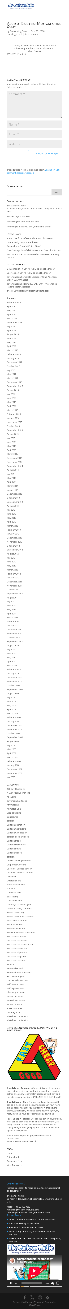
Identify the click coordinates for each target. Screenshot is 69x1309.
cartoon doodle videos (18, 836)
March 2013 (12, 525)
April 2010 (11, 661)
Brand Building (14, 812)
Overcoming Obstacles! (37, 290)
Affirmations (13, 804)
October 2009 (13, 685)
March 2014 (12, 485)
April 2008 (11, 753)
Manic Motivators (15, 924)
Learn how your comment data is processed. (33, 171)
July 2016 (11, 394)
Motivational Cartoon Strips (20, 944)
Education (12, 876)
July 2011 (11, 601)
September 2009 (15, 689)
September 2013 (15, 501)
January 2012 (13, 577)
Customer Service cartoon (19, 868)
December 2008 (14, 725)
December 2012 (14, 537)
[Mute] (52, 1283)
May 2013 (11, 517)
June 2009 (11, 701)
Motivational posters (17, 952)
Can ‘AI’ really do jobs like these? (22, 242)
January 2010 (13, 673)
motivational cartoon (17, 940)
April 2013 (11, 521)
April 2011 (11, 613)
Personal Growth (15, 968)
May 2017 (11, 374)
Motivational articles (16, 936)
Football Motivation (16, 884)
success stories (14, 1008)
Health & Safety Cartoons (19, 908)
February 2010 (14, 669)
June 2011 (11, 605)
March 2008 (12, 757)
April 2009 (11, 709)
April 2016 (11, 406)
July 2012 (11, 557)
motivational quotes (16, 956)
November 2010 (14, 633)
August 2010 (13, 645)
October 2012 (13, 545)
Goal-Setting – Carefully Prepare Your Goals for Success (34, 250)
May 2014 (11, 477)
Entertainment (14, 880)
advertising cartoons (17, 800)
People (10, 964)
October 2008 (13, 733)
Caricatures (12, 816)
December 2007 (14, 769)
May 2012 (11, 565)
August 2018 (13, 334)
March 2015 (12, 453)
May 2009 (11, 705)
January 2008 (13, 765)
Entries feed (13, 1157)
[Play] (11, 1283)
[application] (34, 1271)
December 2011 (14, 581)
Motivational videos (16, 960)
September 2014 (15, 466)
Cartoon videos (14, 852)
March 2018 (12, 350)
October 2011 (13, 589)
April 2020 (11, 314)
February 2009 (14, 717)
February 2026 (14, 302)
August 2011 (13, 597)
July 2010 (11, 649)
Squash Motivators (16, 1000)
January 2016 (13, 418)
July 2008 (11, 745)
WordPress (34, 1305)
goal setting (12, 896)
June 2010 (11, 653)
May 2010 (11, 657)
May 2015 (11, 446)
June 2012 (11, 561)
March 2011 (12, 617)
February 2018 (14, 354)
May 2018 (11, 342)
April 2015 (11, 450)
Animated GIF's (14, 808)
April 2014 (11, 481)
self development (15, 984)
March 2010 (12, 665)
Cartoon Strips (14, 848)
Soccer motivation (15, 996)
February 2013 (14, 529)
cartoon (10, 820)
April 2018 (11, 346)
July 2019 (11, 326)
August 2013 (13, 505)
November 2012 (14, 541)
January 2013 (13, 533)
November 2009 (14, 681)
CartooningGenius (19, 31)
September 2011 (15, 593)
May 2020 (11, 310)
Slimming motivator (16, 992)
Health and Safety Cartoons (20, 916)
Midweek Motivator (16, 928)
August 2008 (13, 741)
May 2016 (11, 402)
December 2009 (14, 677)
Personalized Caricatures (19, 972)
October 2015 (13, 426)
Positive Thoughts (15, 976)
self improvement (15, 988)
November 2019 (14, 322)
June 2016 (11, 398)
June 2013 (11, 513)
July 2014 (11, 473)
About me (11, 796)
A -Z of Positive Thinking (18, 792)
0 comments (31, 34)
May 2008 (11, 749)
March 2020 (12, 318)
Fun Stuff (11, 888)
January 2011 (13, 625)
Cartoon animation (16, 824)
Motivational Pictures (17, 948)
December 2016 (14, 382)
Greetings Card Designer (19, 904)
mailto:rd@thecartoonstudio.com (23, 221)
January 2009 (13, 721)
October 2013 (13, 497)
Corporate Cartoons (16, 864)
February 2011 (14, 621)
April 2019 (11, 330)
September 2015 (15, 430)
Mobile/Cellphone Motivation (21, 932)
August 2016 (13, 390)
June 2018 (11, 338)
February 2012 (14, 573)
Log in (10, 1153)
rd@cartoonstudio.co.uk (24, 1141)
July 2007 (11, 777)
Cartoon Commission (17, 832)
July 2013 (11, 509)
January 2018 (13, 358)
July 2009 (11, 697)
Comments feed (14, 1161)
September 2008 (15, 737)
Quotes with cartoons (17, 980)
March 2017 (12, 378)
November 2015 (14, 422)
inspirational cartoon (17, 920)
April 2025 (11, 306)
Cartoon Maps (14, 840)
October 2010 (13, 637)
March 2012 (12, 569)
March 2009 (12, 713)
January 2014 (13, 489)
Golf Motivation (14, 900)
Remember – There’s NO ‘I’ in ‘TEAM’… (25, 246)
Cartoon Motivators (16, 844)
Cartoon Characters (16, 828)
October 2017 (13, 366)
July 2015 (11, 438)
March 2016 (12, 410)
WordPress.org (14, 1165)
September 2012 (15, 549)
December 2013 (14, 493)
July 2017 (11, 370)
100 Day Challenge (16, 788)
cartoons (11, 856)
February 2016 (14, 414)
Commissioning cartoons (19, 860)
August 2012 (13, 553)
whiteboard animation (17, 1016)
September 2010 (15, 641)
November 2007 (14, 773)
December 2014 (14, 457)
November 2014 (14, 462)
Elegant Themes (34, 1302)
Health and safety (15, 912)
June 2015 (11, 441)
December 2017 (14, 362)
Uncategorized (14, 34)
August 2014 (13, 469)
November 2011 (14, 585)
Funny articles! (14, 892)
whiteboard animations (18, 1020)
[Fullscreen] (58, 1283)
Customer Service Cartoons (20, 872)
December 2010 (14, 629)
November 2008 (14, 729)
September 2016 (15, 386)
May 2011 (11, 609)
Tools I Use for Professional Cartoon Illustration (30, 238)
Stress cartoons (14, 1004)
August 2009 (13, 693)
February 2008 (14, 761)
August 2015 (13, 434)
